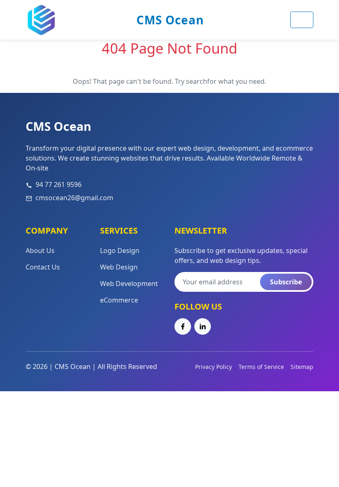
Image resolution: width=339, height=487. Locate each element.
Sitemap (302, 367)
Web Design (119, 267)
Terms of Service (261, 367)
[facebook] (182, 326)
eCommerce (119, 300)
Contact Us (43, 267)
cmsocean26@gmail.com (74, 197)
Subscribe (286, 281)
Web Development (129, 283)
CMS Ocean (170, 20)
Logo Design (119, 250)
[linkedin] (202, 326)
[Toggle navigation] (301, 20)
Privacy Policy (213, 367)
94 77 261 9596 (58, 184)
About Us (40, 250)
